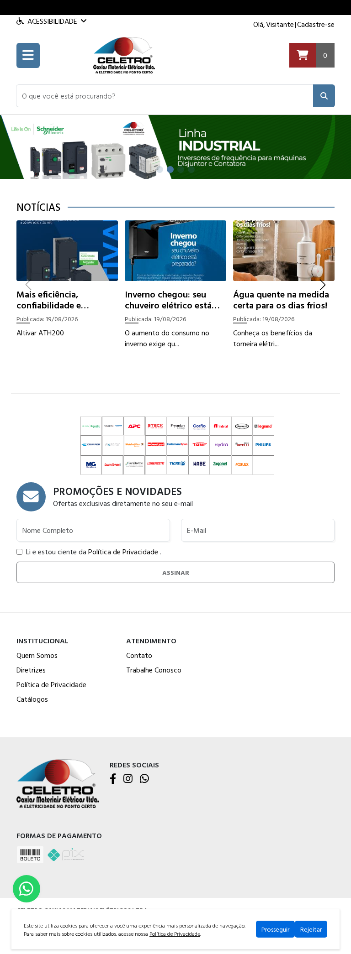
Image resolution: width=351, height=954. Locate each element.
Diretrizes (31, 669)
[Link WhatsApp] (26, 888)
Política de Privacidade (123, 551)
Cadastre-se (316, 24)
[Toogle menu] (28, 55)
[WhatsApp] (144, 779)
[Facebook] (113, 779)
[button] (165, 95)
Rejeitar (311, 929)
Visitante (280, 24)
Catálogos (32, 698)
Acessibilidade (52, 21)
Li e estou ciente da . (93, 551)
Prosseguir (275, 929)
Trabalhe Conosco (153, 669)
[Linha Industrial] (175, 146)
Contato (139, 655)
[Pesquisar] (324, 95)
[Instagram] (128, 779)
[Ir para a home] (57, 782)
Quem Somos (37, 655)
